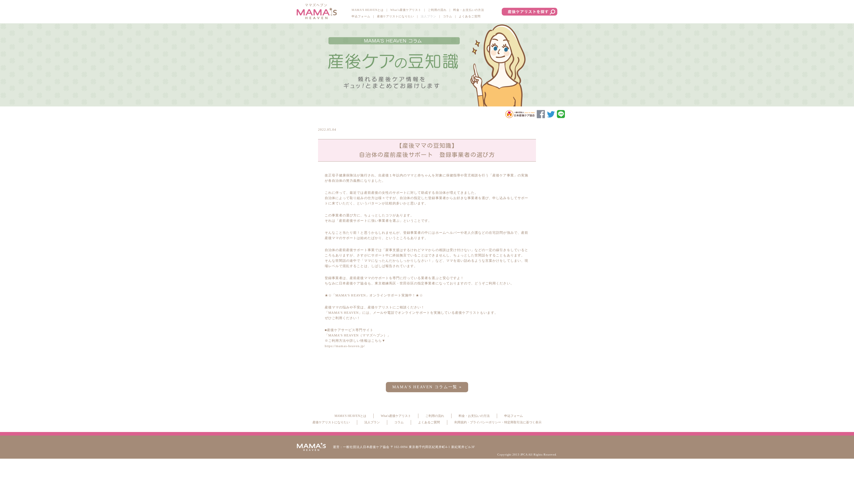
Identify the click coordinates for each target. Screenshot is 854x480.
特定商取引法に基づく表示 (523, 422)
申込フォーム (361, 16)
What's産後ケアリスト (405, 10)
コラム (447, 16)
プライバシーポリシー (485, 422)
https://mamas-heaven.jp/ (345, 346)
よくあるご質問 (470, 16)
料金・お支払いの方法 (468, 10)
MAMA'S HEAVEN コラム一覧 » (427, 387)
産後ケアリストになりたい (395, 16)
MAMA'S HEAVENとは (368, 10)
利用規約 (460, 422)
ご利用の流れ (437, 10)
